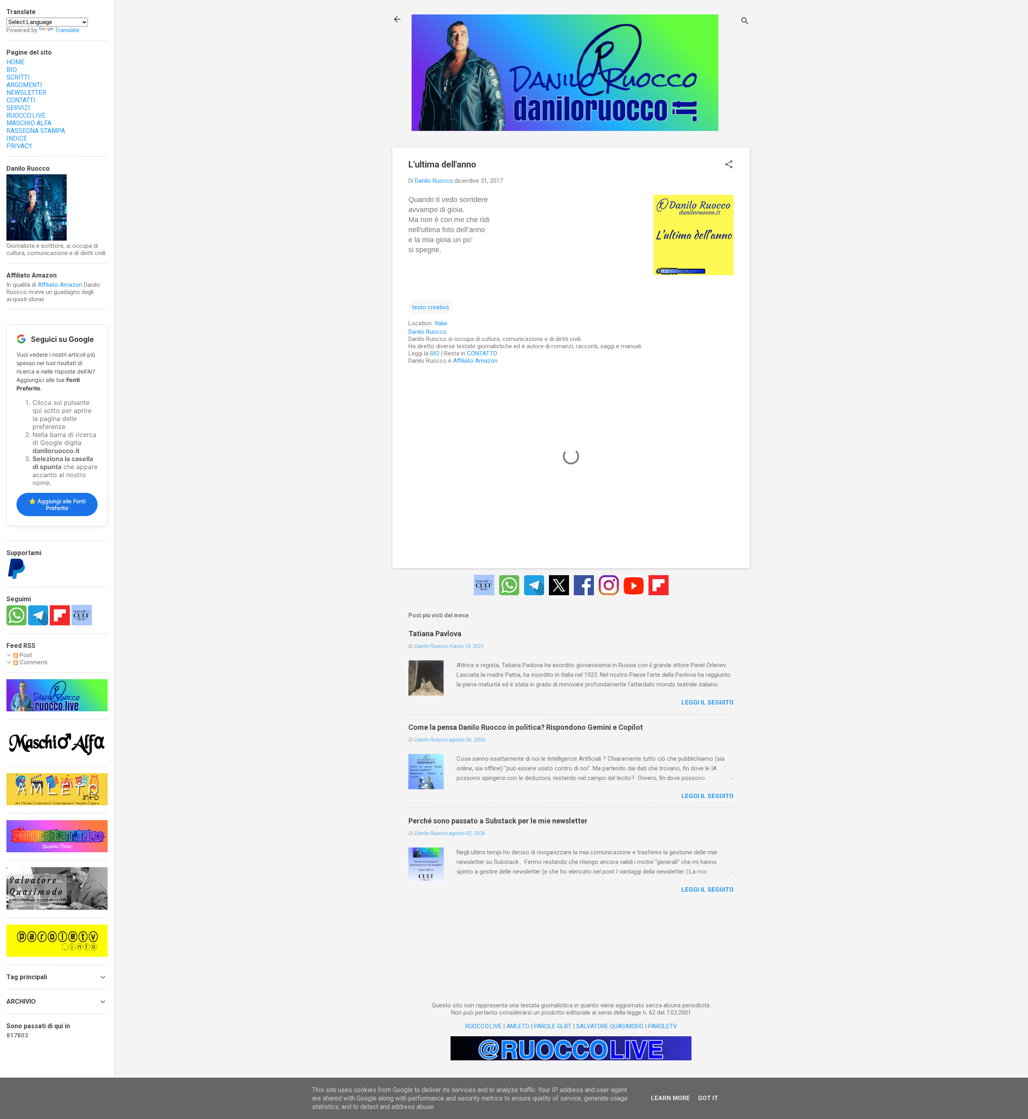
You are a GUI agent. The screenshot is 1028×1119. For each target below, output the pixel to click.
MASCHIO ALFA (28, 123)
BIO (434, 353)
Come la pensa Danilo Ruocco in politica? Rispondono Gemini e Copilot (525, 727)
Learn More (670, 1098)
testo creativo (430, 307)
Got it (708, 1098)
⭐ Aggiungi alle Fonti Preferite (57, 504)
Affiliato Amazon (475, 360)
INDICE (16, 138)
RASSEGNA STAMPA (35, 131)
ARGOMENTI (24, 85)
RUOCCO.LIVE (483, 1026)
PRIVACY (19, 146)
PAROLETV (662, 1026)
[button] (729, 165)
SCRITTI (18, 77)
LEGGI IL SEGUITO (707, 702)
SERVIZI (18, 108)
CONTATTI (20, 100)
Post (25, 655)
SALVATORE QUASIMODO (609, 1026)
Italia (440, 323)
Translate (67, 30)
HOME (15, 62)
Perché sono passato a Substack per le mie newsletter (497, 821)
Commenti (32, 662)
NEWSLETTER (26, 92)
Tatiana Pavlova (434, 633)
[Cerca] (745, 22)
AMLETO (517, 1026)
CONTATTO (482, 353)
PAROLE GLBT (552, 1026)
